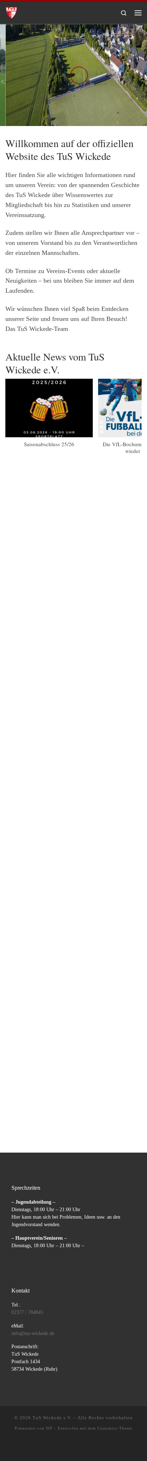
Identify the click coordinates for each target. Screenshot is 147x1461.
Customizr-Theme (114, 1428)
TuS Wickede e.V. (52, 1417)
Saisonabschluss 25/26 (49, 444)
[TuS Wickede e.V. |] (11, 11)
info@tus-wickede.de (32, 1333)
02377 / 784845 (27, 1312)
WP (49, 1428)
